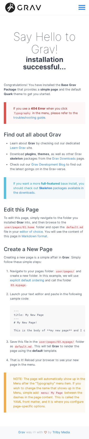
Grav (21, 432)
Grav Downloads (64, 158)
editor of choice (31, 231)
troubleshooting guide (29, 117)
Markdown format (34, 236)
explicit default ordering (27, 280)
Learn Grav (18, 148)
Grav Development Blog (48, 164)
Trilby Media (61, 432)
